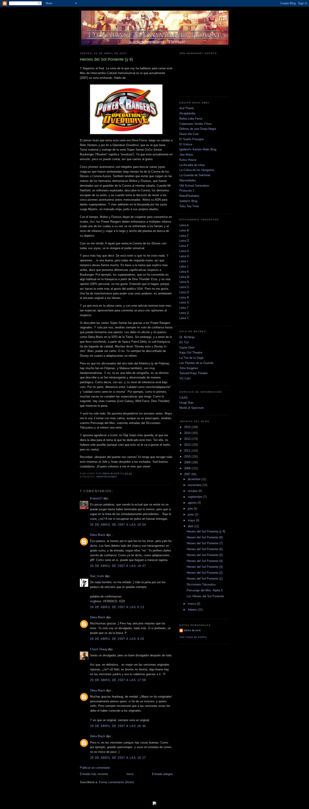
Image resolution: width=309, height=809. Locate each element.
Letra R (184, 297)
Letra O (184, 287)
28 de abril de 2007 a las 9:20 (117, 638)
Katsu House (187, 159)
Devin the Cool (189, 134)
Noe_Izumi (97, 576)
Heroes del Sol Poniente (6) (205, 549)
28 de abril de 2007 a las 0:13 (117, 607)
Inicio (129, 774)
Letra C (184, 235)
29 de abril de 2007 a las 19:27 (118, 757)
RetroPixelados (189, 195)
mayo (192, 520)
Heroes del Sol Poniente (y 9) (206, 531)
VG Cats (185, 378)
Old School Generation (194, 185)
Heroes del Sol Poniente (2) (205, 572)
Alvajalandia (187, 113)
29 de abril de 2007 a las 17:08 (118, 680)
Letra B (184, 230)
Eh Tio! (184, 342)
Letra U (184, 313)
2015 (187, 427)
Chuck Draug (98, 649)
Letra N (184, 282)
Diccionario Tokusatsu (201, 584)
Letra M (184, 277)
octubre (193, 491)
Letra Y (184, 318)
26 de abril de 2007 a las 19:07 (118, 566)
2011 (187, 450)
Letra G (184, 251)
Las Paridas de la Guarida (196, 363)
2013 (187, 439)
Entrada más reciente (94, 774)
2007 (187, 474)
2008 (187, 468)
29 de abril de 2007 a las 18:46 (118, 726)
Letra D (184, 240)
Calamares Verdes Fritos (195, 123)
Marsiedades (187, 180)
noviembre (195, 485)
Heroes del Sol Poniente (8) (205, 537)
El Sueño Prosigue (191, 139)
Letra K (184, 271)
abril (191, 526)
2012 (187, 444)
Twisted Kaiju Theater (193, 373)
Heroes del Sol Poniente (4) (205, 561)
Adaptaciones (106, 476)
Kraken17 (96, 498)
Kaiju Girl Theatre (190, 352)
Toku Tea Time (189, 206)
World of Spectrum (191, 407)
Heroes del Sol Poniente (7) (205, 543)
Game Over (187, 347)
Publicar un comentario (95, 767)
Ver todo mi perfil (193, 637)
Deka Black (97, 535)
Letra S (184, 302)
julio (191, 508)
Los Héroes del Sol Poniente (205, 596)
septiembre (195, 496)
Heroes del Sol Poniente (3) (205, 566)
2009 (187, 462)
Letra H (184, 256)
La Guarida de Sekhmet (194, 175)
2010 (187, 456)
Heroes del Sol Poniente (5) (205, 555)
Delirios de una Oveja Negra (197, 128)
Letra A (184, 225)
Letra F (184, 246)
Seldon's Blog (188, 201)
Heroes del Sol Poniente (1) (205, 578)
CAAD (183, 397)
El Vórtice (185, 144)
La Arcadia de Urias (192, 165)
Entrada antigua (162, 774)
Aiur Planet (186, 108)
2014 (187, 433)
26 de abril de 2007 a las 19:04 (118, 524)
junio (191, 514)
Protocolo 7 (186, 190)
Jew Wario (186, 154)
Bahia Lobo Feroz (190, 118)
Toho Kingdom (188, 368)
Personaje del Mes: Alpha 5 (205, 590)
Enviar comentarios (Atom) (116, 782)
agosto (192, 502)
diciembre (194, 479)
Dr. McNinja (187, 337)
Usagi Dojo (186, 402)
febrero (193, 609)
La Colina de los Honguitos (196, 170)
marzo (192, 603)
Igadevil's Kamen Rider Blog (197, 149)
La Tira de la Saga (191, 357)
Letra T (184, 307)
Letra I (183, 261)
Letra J (183, 266)
